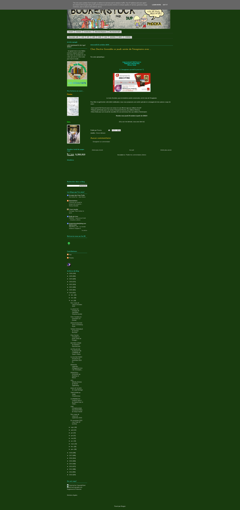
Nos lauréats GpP (115, 31)
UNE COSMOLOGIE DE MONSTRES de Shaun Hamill (76, 409)
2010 (71, 474)
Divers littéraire (100, 133)
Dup (70, 254)
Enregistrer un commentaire (101, 141)
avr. (72, 441)
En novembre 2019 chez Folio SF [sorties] (76, 422)
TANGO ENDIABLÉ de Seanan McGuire (77, 330)
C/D (83, 37)
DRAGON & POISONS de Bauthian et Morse (75, 375)
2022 (71, 284)
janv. (72, 449)
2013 (71, 466)
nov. (72, 297)
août (72, 430)
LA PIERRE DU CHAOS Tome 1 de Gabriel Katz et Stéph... (77, 401)
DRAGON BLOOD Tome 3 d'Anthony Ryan (77, 324)
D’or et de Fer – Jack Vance (77, 197)
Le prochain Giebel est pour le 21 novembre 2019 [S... (76, 359)
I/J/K (99, 37)
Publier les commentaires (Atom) (136, 155)
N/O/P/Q (112, 37)
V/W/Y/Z (127, 37)
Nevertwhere (73, 200)
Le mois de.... (88, 31)
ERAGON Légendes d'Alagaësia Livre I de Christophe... (76, 367)
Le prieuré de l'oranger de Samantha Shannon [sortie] (76, 311)
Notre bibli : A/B (73, 37)
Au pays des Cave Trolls (77, 195)
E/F (88, 37)
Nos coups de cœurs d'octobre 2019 (76, 304)
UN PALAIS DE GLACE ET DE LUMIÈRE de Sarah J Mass (76, 351)
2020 (71, 290)
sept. (72, 427)
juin (72, 435)
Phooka (71, 258)
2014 (71, 463)
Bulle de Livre (73, 216)
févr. (72, 446)
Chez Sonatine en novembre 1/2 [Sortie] (76, 318)
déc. (72, 295)
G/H (94, 37)
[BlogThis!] (114, 130)
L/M (105, 37)
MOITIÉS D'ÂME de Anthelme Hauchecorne (76, 344)
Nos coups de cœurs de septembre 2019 (76, 416)
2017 (71, 455)
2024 (71, 279)
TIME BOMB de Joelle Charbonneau (75, 394)
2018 (71, 453)
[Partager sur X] (116, 130)
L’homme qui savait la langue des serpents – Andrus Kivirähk (75, 204)
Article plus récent (97, 150)
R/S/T (120, 37)
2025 (71, 276)
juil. (72, 433)
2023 (71, 281)
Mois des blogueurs (100, 31)
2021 (71, 287)
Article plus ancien (166, 150)
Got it (165, 5)
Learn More (156, 5)
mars (72, 444)
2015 (71, 461)
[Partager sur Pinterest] (120, 130)
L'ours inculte (73, 209)
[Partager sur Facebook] (118, 130)
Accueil (71, 31)
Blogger (123, 506)
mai (72, 438)
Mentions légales (72, 495)
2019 (71, 292)
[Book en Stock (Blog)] (69, 245)
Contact (78, 31)
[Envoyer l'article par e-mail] (109, 130)
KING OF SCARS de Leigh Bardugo (77, 389)
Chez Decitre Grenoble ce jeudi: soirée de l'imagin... (76, 337)
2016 (71, 458)
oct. (72, 300)
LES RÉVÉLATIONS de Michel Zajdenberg (76, 383)
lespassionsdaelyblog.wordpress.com (77, 224)
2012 (71, 469)
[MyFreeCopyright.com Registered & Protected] (77, 489)
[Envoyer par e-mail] (113, 130)
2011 (70, 472)
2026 (71, 273)
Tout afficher (84, 230)
